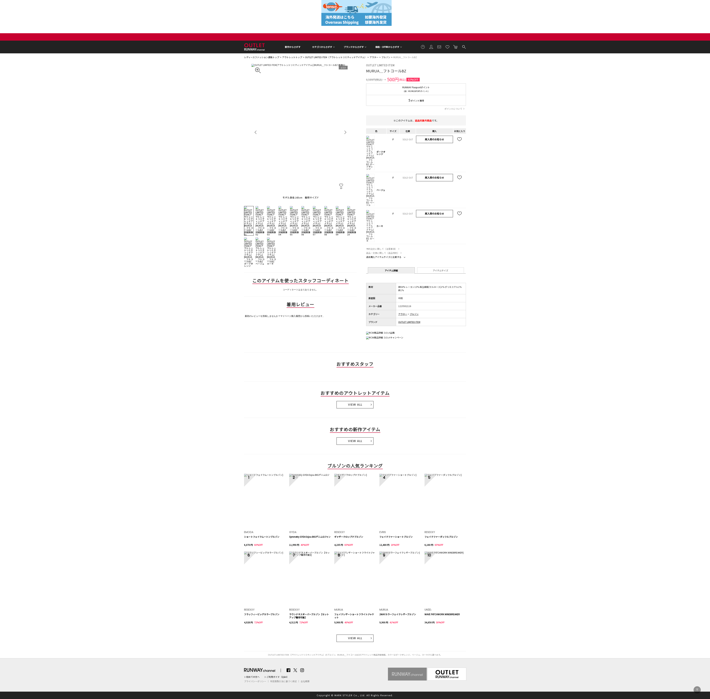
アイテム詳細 (391, 270)
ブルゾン (385, 57)
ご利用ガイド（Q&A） (277, 677)
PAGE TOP (697, 689)
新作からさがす (292, 46)
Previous (256, 132)
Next (345, 132)
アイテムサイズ (440, 270)
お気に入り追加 (459, 139)
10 (341, 188)
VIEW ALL (355, 404)
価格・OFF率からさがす (387, 46)
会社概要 (305, 681)
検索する (464, 46)
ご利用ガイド (423, 46)
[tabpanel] (300, 132)
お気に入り (447, 46)
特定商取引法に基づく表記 (283, 681)
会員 (431, 46)
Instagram (302, 670)
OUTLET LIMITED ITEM (380, 65)
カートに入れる (455, 46)
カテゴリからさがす (322, 46)
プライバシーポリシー (255, 681)
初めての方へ (253, 677)
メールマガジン (439, 46)
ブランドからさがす (354, 46)
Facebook (288, 670)
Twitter (295, 670)
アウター (374, 57)
